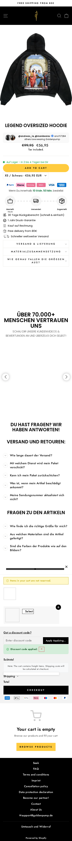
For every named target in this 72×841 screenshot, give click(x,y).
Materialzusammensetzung (36, 251)
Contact (36, 804)
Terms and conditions (36, 775)
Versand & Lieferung (36, 244)
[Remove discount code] (41, 649)
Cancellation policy (36, 786)
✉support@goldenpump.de (36, 815)
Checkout (36, 690)
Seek (36, 763)
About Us (36, 810)
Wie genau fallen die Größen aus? (36, 261)
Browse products (36, 746)
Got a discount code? (17, 633)
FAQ (36, 769)
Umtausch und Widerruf (36, 827)
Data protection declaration (36, 792)
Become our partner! (36, 798)
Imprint (36, 780)
